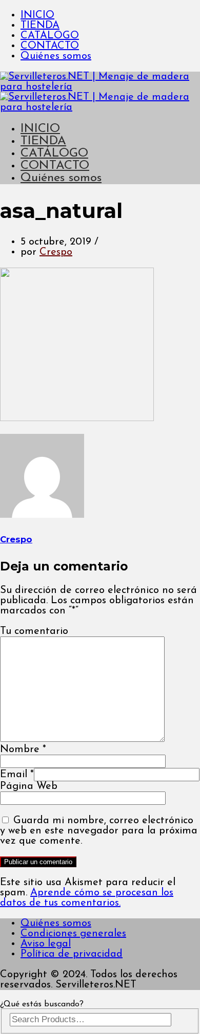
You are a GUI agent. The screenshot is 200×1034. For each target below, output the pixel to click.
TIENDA (40, 25)
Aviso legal (46, 944)
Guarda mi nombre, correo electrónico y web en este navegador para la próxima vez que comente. (98, 831)
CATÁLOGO (50, 36)
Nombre (23, 749)
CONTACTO (50, 46)
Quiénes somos (56, 56)
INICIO (37, 15)
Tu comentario (34, 631)
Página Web (28, 786)
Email (17, 774)
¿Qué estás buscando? (42, 1004)
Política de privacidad (72, 954)
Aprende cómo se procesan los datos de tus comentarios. (86, 898)
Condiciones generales (73, 934)
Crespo (55, 252)
